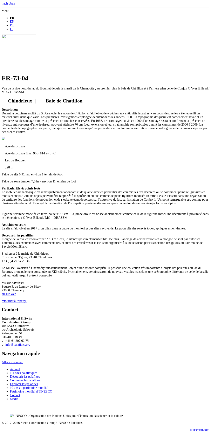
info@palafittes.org (17, 344)
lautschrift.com (199, 429)
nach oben (8, 3)
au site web (9, 294)
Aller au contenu (12, 362)
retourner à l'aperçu (14, 301)
